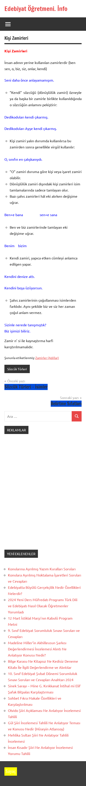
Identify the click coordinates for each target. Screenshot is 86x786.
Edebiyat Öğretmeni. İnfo (35, 8)
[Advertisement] (43, 496)
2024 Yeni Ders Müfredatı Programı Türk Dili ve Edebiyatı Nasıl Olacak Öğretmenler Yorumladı (42, 605)
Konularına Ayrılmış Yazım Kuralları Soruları (42, 569)
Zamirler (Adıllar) (47, 358)
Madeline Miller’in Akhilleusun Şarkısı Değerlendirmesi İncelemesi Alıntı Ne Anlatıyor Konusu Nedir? (37, 648)
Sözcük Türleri (17, 369)
